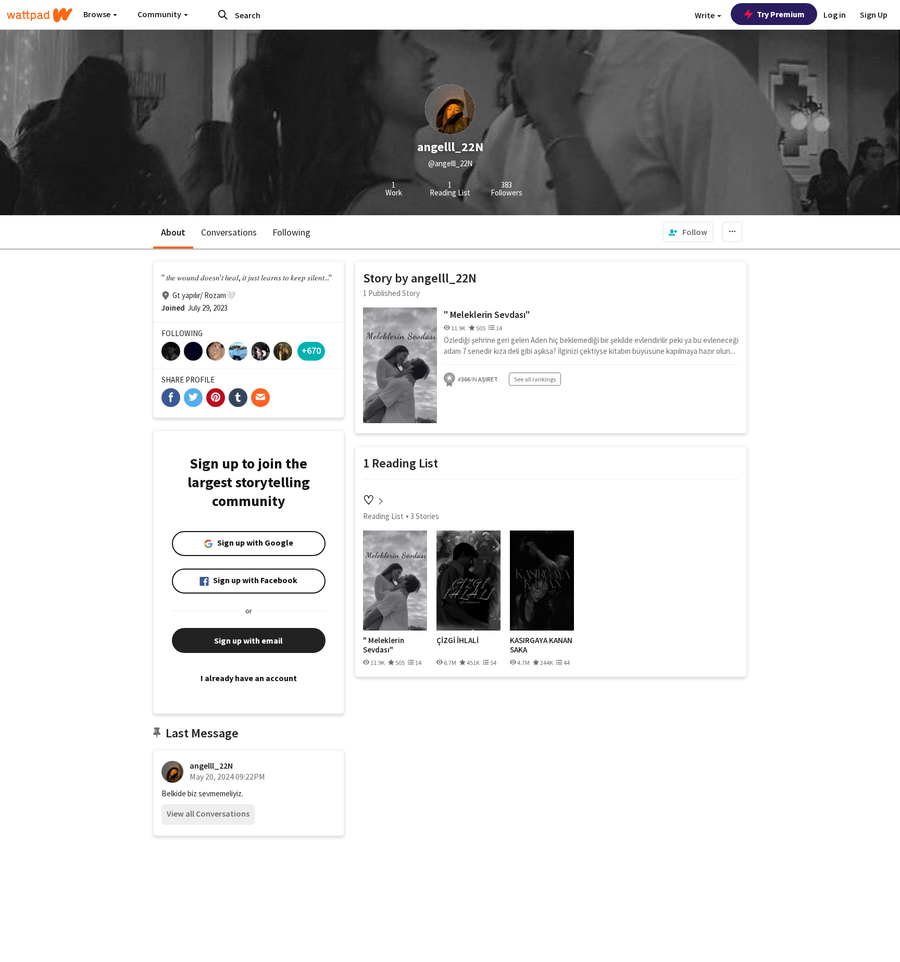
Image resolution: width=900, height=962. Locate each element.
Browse (97, 14)
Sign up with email (248, 640)
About (173, 232)
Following (291, 232)
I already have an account (249, 678)
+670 (311, 350)
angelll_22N (211, 765)
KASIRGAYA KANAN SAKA (541, 645)
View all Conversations (208, 813)
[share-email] (260, 397)
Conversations (229, 232)
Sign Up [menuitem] (874, 14)
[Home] (39, 15)
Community (160, 14)
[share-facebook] (170, 397)
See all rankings (535, 379)
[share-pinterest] (215, 397)
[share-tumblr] (238, 397)
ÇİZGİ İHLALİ (457, 640)
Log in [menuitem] (834, 14)
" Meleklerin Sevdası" (487, 314)
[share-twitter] (193, 397)
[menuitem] (688, 231)
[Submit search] (223, 14)
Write (705, 15)
